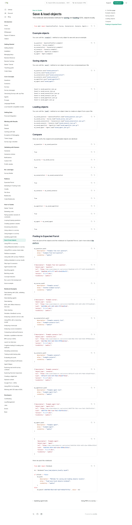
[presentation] (65, 26)
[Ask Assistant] (94, 26)
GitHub (10, 9)
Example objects (110, 13)
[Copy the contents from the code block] (91, 26)
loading (76, 18)
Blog (9, 17)
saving (66, 18)
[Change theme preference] (126, 2)
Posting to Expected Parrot (113, 24)
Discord (10, 13)
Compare (108, 21)
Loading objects (110, 18)
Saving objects (109, 16)
